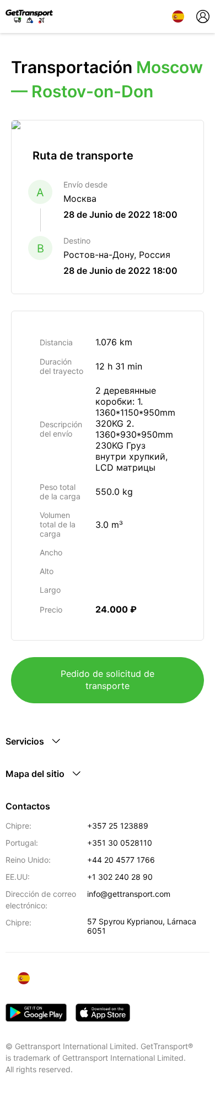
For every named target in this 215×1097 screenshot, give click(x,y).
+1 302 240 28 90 (120, 876)
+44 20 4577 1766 (121, 859)
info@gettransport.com (128, 893)
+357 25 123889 (117, 825)
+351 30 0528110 (119, 842)
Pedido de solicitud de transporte (107, 679)
